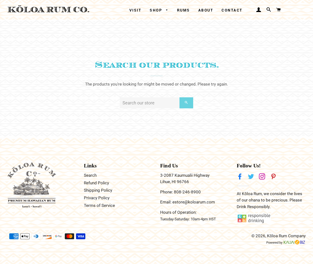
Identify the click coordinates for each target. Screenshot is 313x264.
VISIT (135, 10)
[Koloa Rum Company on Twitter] (251, 176)
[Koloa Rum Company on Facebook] (240, 176)
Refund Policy (96, 182)
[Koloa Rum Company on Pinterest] (274, 176)
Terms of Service (99, 205)
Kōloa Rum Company (286, 235)
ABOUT (205, 10)
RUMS (183, 10)
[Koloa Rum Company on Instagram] (262, 176)
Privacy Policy (97, 197)
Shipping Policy (98, 190)
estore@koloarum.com (193, 202)
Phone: (167, 191)
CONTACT (232, 10)
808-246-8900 (187, 191)
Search (90, 175)
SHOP (157, 10)
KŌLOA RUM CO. (48, 9)
